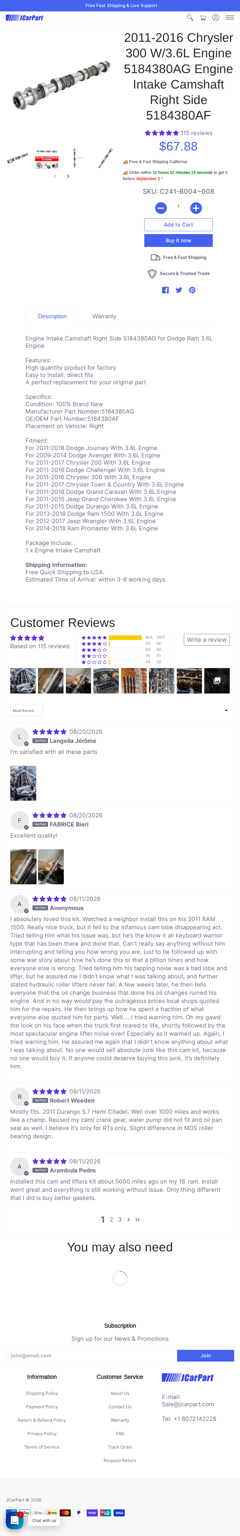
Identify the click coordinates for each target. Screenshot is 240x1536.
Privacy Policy (42, 1433)
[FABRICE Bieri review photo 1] (23, 866)
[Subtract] (161, 208)
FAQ (120, 1433)
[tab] (52, 316)
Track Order (120, 1447)
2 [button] (111, 1219)
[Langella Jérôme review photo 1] (23, 783)
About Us (119, 1393)
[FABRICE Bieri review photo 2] (51, 866)
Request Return (120, 1460)
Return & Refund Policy (42, 1420)
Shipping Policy (42, 1393)
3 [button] (120, 1219)
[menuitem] (190, 17)
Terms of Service (42, 1447)
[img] (50, 731)
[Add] (196, 208)
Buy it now (178, 240)
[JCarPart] (25, 18)
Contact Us (120, 1406)
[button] (190, 17)
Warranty (120, 1420)
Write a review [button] (207, 639)
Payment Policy (42, 1406)
